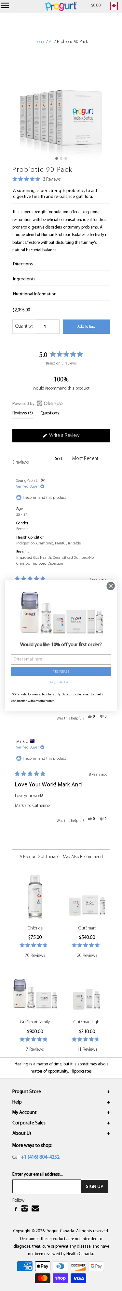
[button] (36, 180)
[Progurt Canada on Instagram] (25, 1209)
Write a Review (73, 437)
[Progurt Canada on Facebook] (16, 1209)
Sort (59, 458)
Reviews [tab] (22, 414)
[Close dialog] (110, 586)
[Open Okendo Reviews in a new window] (37, 403)
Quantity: (24, 326)
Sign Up (94, 1186)
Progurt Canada (60, 1231)
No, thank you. (61, 682)
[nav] (5, 6)
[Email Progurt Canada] (36, 1208)
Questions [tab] (50, 414)
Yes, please (61, 671)
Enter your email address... (37, 1174)
